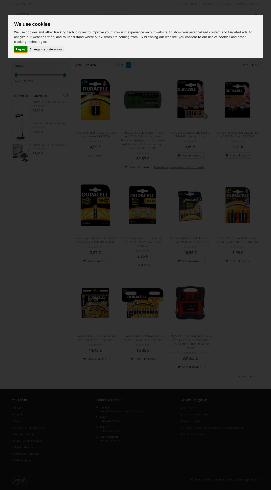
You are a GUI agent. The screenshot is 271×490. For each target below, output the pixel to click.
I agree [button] (20, 49)
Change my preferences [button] (46, 49)
